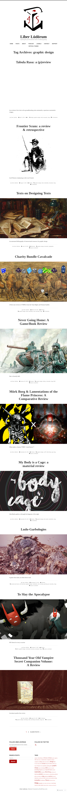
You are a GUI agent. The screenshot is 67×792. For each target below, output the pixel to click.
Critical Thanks (33, 46)
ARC (18, 649)
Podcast (31, 43)
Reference (33, 246)
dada (45, 761)
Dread (41, 763)
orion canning (40, 584)
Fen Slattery (50, 763)
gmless (51, 765)
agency (56, 757)
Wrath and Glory (45, 785)
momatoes (28, 649)
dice (55, 761)
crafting (40, 761)
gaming (48, 765)
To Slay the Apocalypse (33, 594)
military (44, 381)
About (24, 43)
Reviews (30, 182)
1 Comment (46, 311)
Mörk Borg (36, 774)
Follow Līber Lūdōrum (17, 742)
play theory (52, 774)
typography (51, 246)
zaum (52, 785)
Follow (13, 749)
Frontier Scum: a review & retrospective (33, 128)
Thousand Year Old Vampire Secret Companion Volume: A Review (33, 661)
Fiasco (54, 763)
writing (50, 785)
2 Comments (54, 117)
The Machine (42, 780)
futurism (41, 765)
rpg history (46, 776)
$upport (54, 43)
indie (42, 117)
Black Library (39, 759)
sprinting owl (46, 584)
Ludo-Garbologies (33, 529)
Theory (47, 780)
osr (49, 774)
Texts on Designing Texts (33, 193)
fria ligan (38, 765)
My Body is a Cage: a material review (33, 464)
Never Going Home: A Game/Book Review (33, 322)
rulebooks (36, 778)
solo (34, 311)
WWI (54, 381)
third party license (52, 780)
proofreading (39, 776)
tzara (43, 783)
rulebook (54, 776)
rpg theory (50, 776)
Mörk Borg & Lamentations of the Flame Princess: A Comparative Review (33, 395)
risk (41, 776)
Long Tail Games (48, 769)
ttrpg (49, 117)
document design (37, 763)
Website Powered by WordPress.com (37, 789)
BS (27, 117)
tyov (43, 719)
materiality (46, 182)
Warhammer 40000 (37, 785)
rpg (52, 452)
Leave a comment (34, 248)
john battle (46, 519)
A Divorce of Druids (47, 757)
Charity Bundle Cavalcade (33, 256)
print (35, 776)
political (56, 774)
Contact (46, 43)
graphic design (37, 117)
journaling (33, 719)
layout (44, 769)
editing (47, 763)
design (32, 117)
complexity (37, 761)
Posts (17, 43)
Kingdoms (41, 769)
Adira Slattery (40, 757)
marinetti (53, 769)
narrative (33, 649)
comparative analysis (50, 759)
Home (11, 43)
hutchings (26, 719)
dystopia (44, 763)
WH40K (42, 785)
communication (44, 759)
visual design (53, 783)
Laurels (39, 43)
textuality (45, 117)
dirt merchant (22, 584)
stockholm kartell (48, 778)
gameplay (45, 765)
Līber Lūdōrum (33, 37)
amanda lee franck (15, 584)
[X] (36, 745)
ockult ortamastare (46, 774)
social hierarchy (40, 778)
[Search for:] (20, 758)
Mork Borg (49, 452)
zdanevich (54, 785)
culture (43, 761)
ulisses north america (48, 783)
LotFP (45, 452)
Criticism (33, 452)
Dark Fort (48, 761)
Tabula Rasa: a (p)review (33, 62)
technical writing (54, 778)
